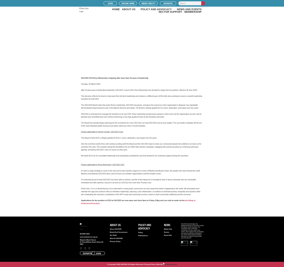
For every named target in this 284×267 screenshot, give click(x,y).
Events (166, 232)
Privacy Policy (115, 241)
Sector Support (170, 12)
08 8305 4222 (85, 234)
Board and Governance (118, 232)
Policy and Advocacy (156, 9)
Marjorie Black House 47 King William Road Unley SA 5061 (91, 242)
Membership (193, 12)
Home (116, 9)
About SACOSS (115, 229)
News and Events (189, 9)
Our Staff (113, 235)
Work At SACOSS (116, 238)
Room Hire (168, 235)
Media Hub (168, 229)
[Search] (203, 3)
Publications (143, 235)
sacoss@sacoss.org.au (89, 237)
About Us (128, 9)
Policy (140, 232)
